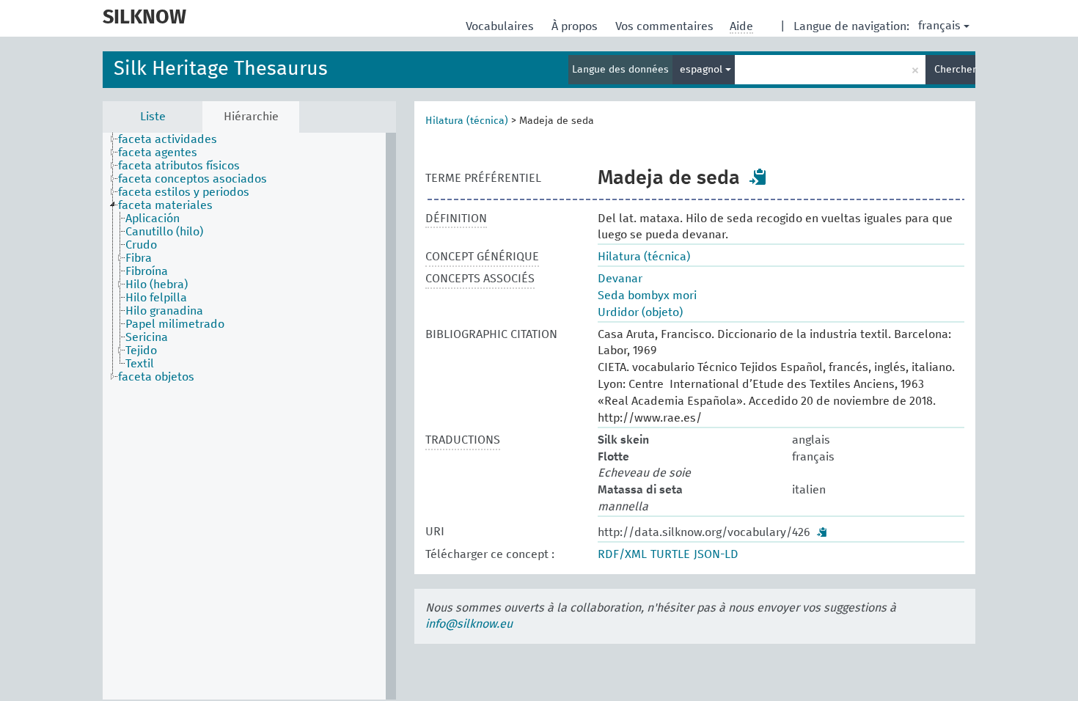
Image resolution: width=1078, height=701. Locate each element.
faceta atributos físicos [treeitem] (179, 166)
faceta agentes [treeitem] (157, 152)
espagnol (702, 70)
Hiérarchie (251, 116)
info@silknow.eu (469, 624)
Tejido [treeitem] (141, 350)
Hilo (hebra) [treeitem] (156, 284)
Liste (153, 116)
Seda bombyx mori (647, 295)
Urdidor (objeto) (640, 312)
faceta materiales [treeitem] (165, 205)
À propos (576, 26)
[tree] (249, 416)
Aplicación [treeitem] (152, 218)
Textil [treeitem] (139, 364)
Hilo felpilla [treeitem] (156, 298)
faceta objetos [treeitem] (156, 377)
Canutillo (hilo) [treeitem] (164, 232)
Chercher (954, 70)
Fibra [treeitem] (138, 258)
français (939, 26)
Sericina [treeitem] (146, 337)
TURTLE (670, 554)
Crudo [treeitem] (141, 245)
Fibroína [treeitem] (146, 271)
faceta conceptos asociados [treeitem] (192, 179)
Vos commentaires (665, 26)
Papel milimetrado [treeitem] (174, 324)
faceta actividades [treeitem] (167, 139)
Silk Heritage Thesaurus (221, 69)
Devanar (620, 279)
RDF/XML (622, 554)
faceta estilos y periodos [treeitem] (183, 192)
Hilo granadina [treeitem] (164, 311)
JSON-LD (716, 554)
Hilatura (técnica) (466, 121)
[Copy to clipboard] (758, 177)
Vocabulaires (501, 26)
